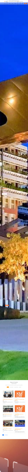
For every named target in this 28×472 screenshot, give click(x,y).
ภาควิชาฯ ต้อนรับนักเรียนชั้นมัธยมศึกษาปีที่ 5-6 (7, 414)
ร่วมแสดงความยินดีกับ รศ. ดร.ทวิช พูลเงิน (7, 428)
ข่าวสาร (12, 3)
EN (26, 3)
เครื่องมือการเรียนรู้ (4, 194)
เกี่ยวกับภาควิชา (7, 3)
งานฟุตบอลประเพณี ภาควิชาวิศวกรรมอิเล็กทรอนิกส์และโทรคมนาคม (18, 429)
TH (24, 3)
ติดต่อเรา (22, 3)
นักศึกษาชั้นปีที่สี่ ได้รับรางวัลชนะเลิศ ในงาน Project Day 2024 (19, 414)
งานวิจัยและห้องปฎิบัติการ (18, 3)
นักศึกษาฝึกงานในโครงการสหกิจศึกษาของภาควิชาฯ (7, 400)
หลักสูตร (15, 3)
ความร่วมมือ (20, 3)
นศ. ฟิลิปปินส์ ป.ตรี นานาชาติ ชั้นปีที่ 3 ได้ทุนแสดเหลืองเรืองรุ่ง (19, 400)
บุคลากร (9, 3)
